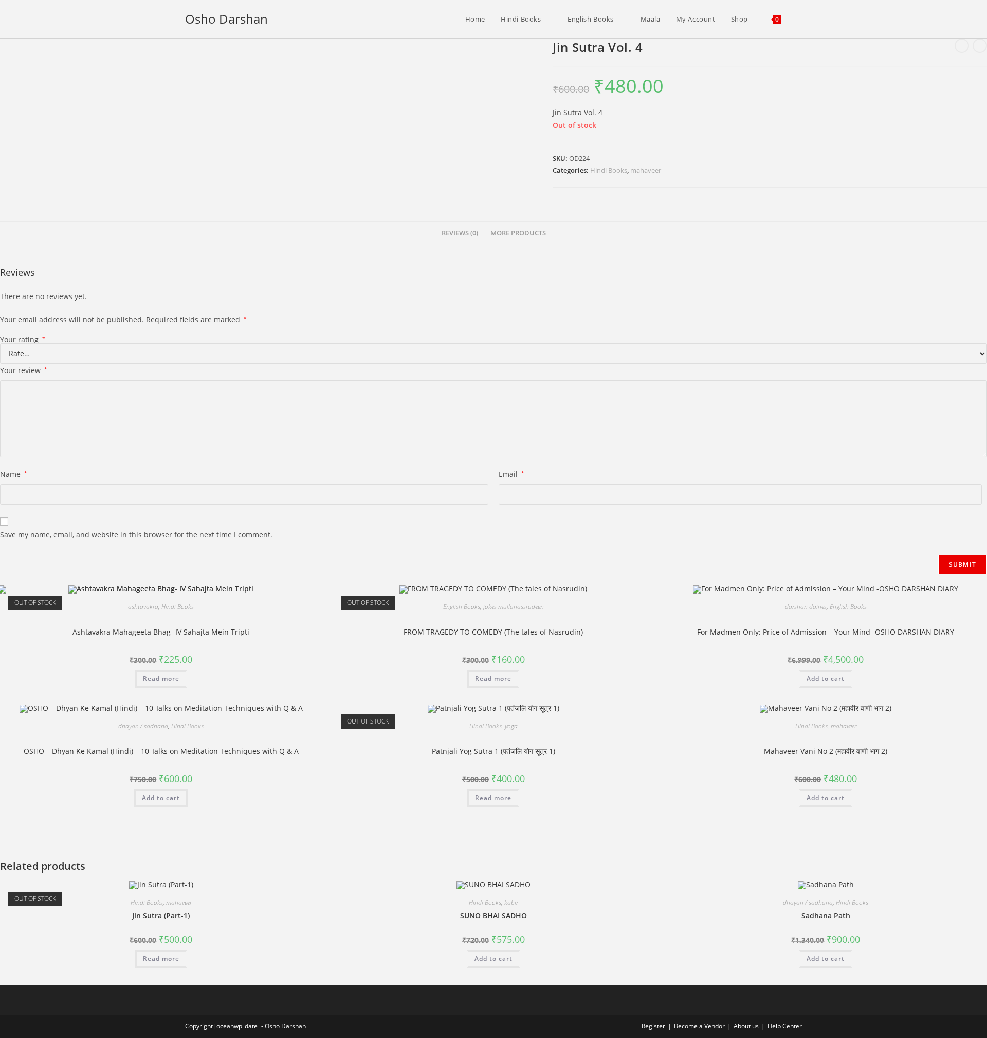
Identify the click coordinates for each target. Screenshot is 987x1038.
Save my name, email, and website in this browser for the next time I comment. (136, 535)
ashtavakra (143, 606)
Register (653, 1026)
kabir (511, 902)
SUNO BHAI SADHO (493, 915)
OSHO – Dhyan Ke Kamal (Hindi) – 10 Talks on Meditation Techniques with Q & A (161, 751)
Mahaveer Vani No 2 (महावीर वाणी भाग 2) (825, 751)
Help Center (784, 1026)
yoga (511, 725)
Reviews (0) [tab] (460, 233)
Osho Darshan (226, 18)
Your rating (22, 339)
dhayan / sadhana (143, 725)
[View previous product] (962, 46)
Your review (23, 370)
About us (746, 1026)
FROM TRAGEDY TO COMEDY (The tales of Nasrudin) (493, 632)
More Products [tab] (518, 233)
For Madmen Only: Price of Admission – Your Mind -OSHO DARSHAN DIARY (825, 632)
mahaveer (645, 170)
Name (13, 474)
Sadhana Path (825, 915)
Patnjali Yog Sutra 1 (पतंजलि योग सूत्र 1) (493, 751)
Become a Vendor (699, 1026)
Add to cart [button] (826, 678)
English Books (461, 606)
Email (511, 474)
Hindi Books (608, 170)
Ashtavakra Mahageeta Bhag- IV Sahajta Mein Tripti (160, 632)
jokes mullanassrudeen (513, 606)
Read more (161, 678)
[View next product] (980, 46)
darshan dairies (806, 606)
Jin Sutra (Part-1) (161, 915)
